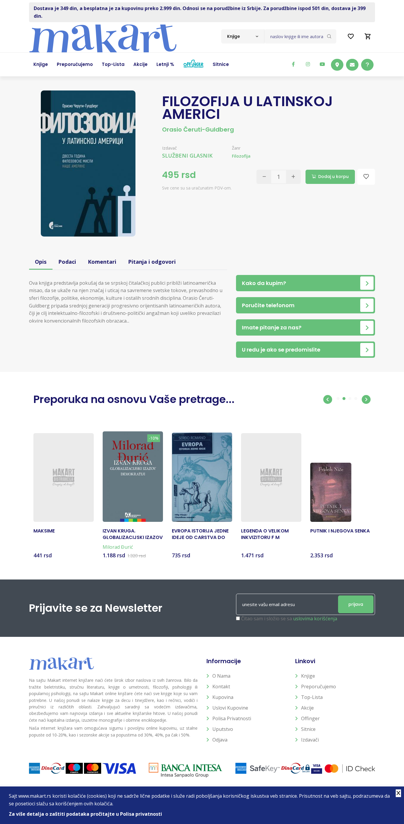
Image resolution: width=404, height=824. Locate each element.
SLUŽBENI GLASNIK (187, 155)
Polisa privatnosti (231, 718)
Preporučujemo (318, 686)
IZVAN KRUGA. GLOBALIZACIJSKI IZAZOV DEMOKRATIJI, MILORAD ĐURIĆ (133, 534)
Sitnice (308, 729)
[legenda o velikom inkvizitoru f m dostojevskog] (271, 477)
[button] (327, 399)
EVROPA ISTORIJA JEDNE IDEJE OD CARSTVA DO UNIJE (200, 534)
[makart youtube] (322, 64)
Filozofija (241, 156)
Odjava (219, 740)
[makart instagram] (308, 64)
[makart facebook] (293, 64)
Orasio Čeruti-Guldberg (198, 129)
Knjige (308, 676)
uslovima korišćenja (315, 618)
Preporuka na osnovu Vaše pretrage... (134, 399)
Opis (40, 261)
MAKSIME (44, 531)
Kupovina (222, 697)
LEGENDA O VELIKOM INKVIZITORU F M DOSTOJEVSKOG (265, 534)
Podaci (67, 261)
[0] (368, 36)
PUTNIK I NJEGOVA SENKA (340, 531)
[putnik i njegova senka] (330, 492)
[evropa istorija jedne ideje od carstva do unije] (202, 477)
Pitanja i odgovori (152, 261)
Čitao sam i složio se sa (289, 618)
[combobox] (242, 36)
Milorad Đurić (118, 547)
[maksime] (63, 477)
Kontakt (221, 686)
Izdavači (310, 740)
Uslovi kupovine (230, 708)
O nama (221, 676)
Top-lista (312, 697)
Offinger (310, 718)
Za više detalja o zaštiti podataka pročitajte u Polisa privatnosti (85, 814)
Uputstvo (222, 729)
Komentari (102, 261)
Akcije (307, 708)
